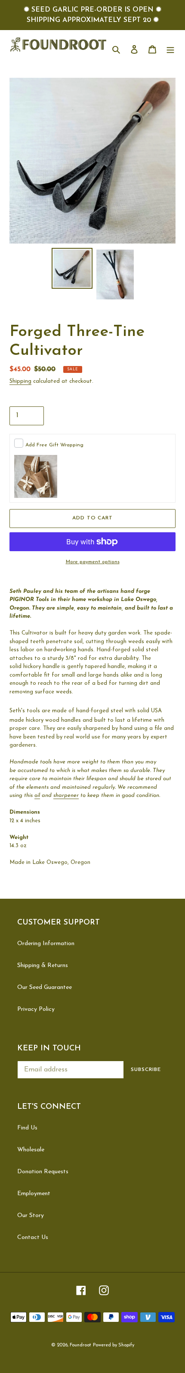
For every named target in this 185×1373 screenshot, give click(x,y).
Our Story (30, 1215)
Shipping (20, 381)
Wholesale (30, 1150)
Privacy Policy (36, 1009)
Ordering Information (45, 943)
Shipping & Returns (42, 965)
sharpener (66, 795)
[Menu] (170, 49)
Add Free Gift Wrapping (54, 445)
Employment (33, 1193)
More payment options (93, 561)
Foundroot (80, 1345)
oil (37, 795)
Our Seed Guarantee (44, 987)
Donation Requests (42, 1172)
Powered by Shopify (113, 1345)
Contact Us (32, 1237)
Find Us (27, 1128)
